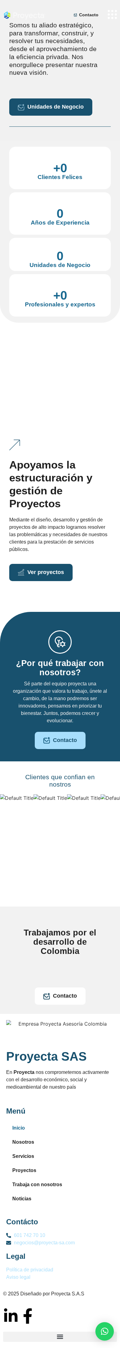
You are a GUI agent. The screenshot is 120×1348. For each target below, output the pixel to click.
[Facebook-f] (27, 1316)
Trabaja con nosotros (37, 1184)
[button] (60, 1337)
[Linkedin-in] (10, 1316)
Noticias (21, 1198)
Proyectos (24, 1170)
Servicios (23, 1156)
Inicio (18, 1128)
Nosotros (23, 1142)
